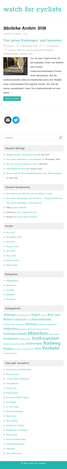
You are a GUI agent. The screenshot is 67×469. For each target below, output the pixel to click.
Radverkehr (34, 344)
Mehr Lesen (12, 98)
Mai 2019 (10, 232)
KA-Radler (11, 402)
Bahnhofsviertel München (18, 369)
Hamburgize (12, 392)
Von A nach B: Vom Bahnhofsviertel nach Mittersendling (33, 173)
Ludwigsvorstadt (15, 334)
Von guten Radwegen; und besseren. (32, 40)
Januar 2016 (11, 265)
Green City (11, 388)
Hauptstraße (52, 324)
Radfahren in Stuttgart (17, 430)
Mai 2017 (10, 241)
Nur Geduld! (20, 207)
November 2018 (13, 237)
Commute (20, 319)
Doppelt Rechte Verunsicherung (21, 154)
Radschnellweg (9, 344)
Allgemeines (12, 280)
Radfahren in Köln (15, 425)
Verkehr (51, 348)
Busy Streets (12, 374)
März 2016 (11, 255)
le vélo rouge (12, 406)
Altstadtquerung (24, 315)
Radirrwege (11, 434)
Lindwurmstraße (34, 50)
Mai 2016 (10, 251)
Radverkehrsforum (15, 444)
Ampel (35, 315)
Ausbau (12, 50)
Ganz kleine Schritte (16, 168)
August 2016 (12, 246)
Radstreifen (20, 344)
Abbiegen (10, 315)
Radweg (23, 53)
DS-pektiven (12, 193)
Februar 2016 (12, 260)
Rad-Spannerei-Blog (16, 439)
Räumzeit (17, 349)
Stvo (38, 349)
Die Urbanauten (14, 453)
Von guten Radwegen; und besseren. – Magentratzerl (32, 198)
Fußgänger (20, 324)
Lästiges (10, 290)
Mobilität (10, 294)
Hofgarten (10, 329)
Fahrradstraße (41, 319)
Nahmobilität (53, 334)
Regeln (8, 349)
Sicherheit (26, 349)
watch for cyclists (32, 9)
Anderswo (11, 285)
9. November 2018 (28, 46)
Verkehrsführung (10, 353)
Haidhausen (42, 324)
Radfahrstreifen (10, 53)
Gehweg (21, 50)
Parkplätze (48, 50)
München (54, 46)
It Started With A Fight (17, 397)
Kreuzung (22, 329)
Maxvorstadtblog (14, 411)
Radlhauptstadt (45, 338)
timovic (10, 46)
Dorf (29, 320)
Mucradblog (12, 420)
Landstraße (30, 329)
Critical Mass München (17, 378)
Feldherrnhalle (9, 324)
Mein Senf (11, 416)
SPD (31, 53)
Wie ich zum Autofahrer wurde (21, 164)
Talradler (10, 448)
